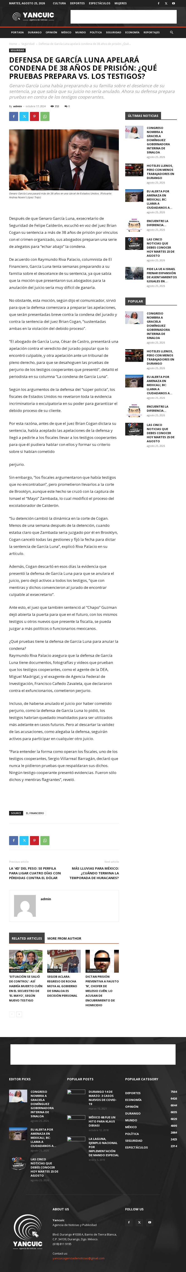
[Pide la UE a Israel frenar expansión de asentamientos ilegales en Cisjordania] (134, 273)
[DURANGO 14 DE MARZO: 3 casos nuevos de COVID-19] (76, 1096)
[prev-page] (12, 1014)
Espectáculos (99, 3)
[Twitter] (166, 3)
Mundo (80, 32)
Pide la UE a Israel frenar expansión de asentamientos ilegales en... (162, 275)
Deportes (77, 3)
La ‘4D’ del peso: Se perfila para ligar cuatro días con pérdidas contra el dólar (35, 873)
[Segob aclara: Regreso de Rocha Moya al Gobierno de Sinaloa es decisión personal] (64, 961)
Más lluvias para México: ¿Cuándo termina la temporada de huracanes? (94, 873)
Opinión (51, 32)
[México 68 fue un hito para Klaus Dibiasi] (76, 1121)
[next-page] (19, 1014)
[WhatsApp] (44, 116)
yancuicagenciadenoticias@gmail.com (79, 1258)
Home (13, 44)
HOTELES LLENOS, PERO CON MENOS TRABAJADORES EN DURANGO (160, 172)
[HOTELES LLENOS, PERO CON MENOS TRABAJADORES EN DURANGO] (134, 170)
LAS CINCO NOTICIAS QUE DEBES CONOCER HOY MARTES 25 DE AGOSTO (160, 247)
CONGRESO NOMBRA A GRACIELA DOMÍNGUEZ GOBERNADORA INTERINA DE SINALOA (158, 140)
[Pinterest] (34, 116)
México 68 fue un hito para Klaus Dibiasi (102, 1121)
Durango (35, 32)
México (66, 32)
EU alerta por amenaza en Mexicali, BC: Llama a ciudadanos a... (159, 199)
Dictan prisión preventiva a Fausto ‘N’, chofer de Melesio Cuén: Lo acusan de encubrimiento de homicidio (102, 991)
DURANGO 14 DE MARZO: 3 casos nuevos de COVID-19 (103, 1098)
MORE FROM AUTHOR (64, 938)
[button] (171, 32)
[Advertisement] (124, 17)
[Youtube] (173, 3)
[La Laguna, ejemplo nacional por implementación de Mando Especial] (76, 1143)
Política (96, 32)
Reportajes (152, 32)
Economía (132, 32)
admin (17, 106)
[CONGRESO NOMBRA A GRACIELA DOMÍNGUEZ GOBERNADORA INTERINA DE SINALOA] (134, 132)
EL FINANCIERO (35, 813)
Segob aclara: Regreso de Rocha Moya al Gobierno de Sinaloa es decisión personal (62, 986)
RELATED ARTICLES (27, 938)
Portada (17, 32)
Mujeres (121, 3)
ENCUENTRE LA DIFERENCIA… (157, 223)
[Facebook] (158, 3)
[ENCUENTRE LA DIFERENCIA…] (134, 225)
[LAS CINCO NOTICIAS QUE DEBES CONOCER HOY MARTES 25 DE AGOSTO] (134, 243)
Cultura (59, 3)
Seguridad (113, 32)
